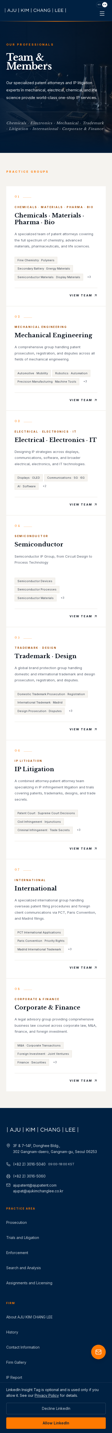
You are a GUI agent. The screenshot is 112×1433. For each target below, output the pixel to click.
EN (104, 4)
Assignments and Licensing (29, 1283)
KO (99, 4)
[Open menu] (102, 13)
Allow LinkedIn (56, 1423)
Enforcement (17, 1252)
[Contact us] (98, 1352)
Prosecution (16, 1222)
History (12, 1332)
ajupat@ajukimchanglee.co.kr (38, 1191)
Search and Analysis (23, 1268)
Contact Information (23, 1347)
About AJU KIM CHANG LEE (29, 1317)
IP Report (14, 1377)
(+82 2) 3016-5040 (43, 1164)
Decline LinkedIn (56, 1408)
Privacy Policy (47, 1395)
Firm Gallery (16, 1362)
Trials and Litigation (22, 1237)
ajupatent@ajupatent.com (35, 1185)
